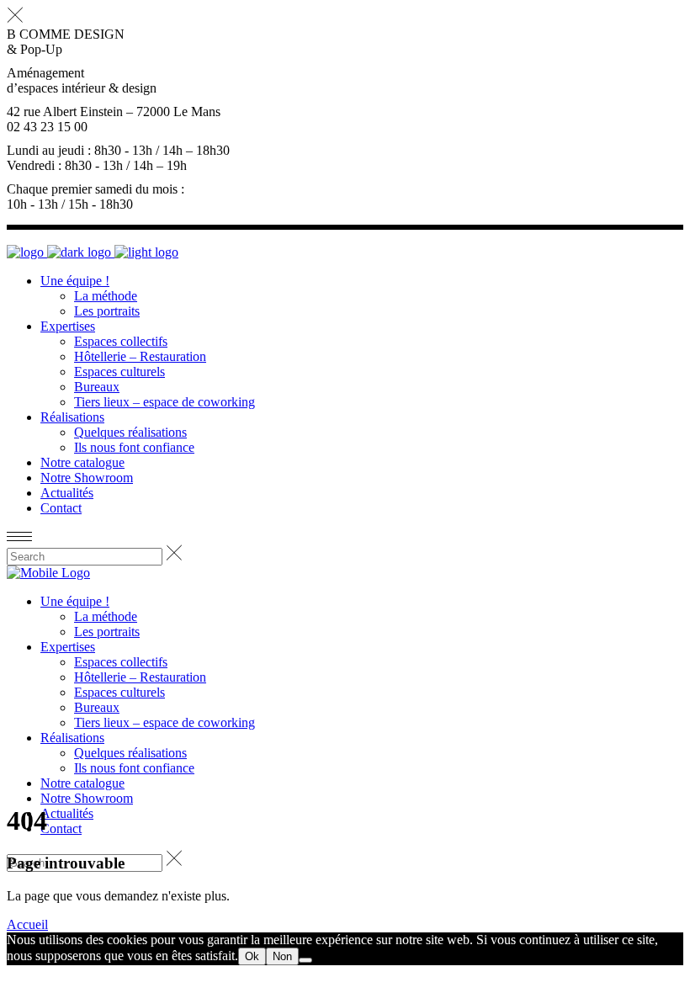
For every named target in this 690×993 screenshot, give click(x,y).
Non (282, 956)
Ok (252, 956)
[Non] (305, 960)
